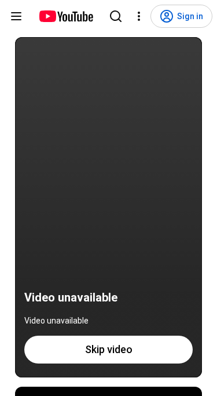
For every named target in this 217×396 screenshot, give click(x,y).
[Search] (116, 16)
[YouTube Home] (65, 16)
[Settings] (139, 16)
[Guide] (16, 16)
